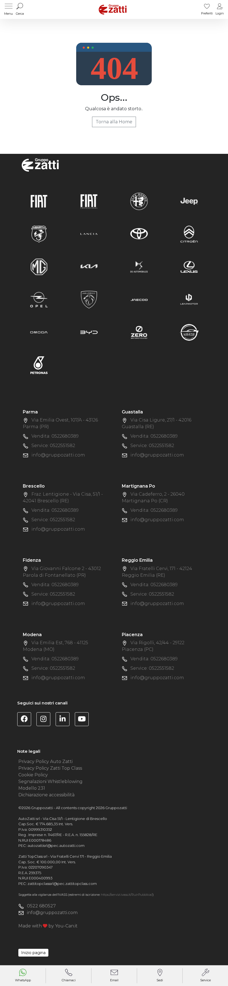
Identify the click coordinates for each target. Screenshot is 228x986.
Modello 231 (31, 788)
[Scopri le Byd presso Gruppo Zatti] (89, 332)
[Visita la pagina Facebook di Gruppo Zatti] (26, 719)
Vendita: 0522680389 (55, 436)
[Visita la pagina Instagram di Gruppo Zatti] (45, 719)
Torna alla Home (114, 121)
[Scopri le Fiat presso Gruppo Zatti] (39, 201)
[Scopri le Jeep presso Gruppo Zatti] (189, 201)
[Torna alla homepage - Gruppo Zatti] (113, 9)
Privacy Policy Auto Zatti (45, 761)
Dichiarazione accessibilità (46, 794)
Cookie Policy (33, 774)
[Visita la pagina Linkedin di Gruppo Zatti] (65, 719)
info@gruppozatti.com (58, 455)
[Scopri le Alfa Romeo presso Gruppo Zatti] (139, 201)
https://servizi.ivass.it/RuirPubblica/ (126, 895)
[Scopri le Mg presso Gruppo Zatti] (39, 266)
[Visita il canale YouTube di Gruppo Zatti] (84, 719)
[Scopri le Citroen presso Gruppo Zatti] (189, 233)
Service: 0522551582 (53, 445)
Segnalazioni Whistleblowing (50, 781)
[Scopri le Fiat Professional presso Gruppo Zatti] (89, 201)
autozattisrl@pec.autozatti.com (56, 845)
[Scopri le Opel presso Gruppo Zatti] (39, 299)
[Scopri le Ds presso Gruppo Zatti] (139, 266)
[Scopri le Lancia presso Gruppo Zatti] (89, 233)
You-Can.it (66, 926)
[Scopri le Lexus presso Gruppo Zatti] (189, 266)
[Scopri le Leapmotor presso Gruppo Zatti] (189, 299)
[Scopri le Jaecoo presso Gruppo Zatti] (139, 299)
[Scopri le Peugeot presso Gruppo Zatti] (89, 299)
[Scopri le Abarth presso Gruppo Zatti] (39, 233)
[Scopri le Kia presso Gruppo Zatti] (89, 266)
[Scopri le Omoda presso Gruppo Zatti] (39, 332)
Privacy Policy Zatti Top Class (50, 768)
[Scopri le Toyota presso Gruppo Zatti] (139, 233)
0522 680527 (41, 906)
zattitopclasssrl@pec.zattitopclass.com (62, 883)
